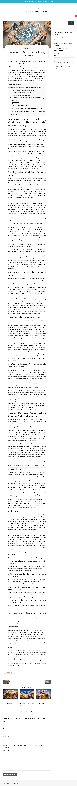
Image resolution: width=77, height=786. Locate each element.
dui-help (31, 55)
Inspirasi (19, 16)
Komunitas (37, 16)
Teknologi (28, 16)
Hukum (54, 16)
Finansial (47, 16)
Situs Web (6, 736)
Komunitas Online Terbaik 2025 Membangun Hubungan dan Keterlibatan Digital (27, 88)
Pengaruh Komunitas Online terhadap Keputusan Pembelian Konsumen (28, 99)
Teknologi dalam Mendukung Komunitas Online (23, 90)
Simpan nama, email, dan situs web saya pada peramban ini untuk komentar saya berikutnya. (26, 746)
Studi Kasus (15, 103)
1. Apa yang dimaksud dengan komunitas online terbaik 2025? (27, 107)
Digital (11, 16)
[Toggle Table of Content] (43, 85)
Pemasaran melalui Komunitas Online (21, 95)
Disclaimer (51, 1)
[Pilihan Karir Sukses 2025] (47, 682)
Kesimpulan (15, 114)
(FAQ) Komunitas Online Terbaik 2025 (21, 105)
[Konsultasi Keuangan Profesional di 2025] (6, 682)
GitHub (10, 525)
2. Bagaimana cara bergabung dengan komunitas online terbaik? (28, 108)
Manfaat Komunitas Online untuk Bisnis (21, 92)
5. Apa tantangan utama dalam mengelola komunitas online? (27, 112)
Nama (5, 721)
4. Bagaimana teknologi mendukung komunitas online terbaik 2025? (29, 111)
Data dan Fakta (15, 102)
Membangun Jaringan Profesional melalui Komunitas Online (26, 97)
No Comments (27, 676)
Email (5, 729)
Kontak (26, 1)
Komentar (6, 750)
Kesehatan (3, 16)
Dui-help (38, 8)
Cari (71, 22)
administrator (12, 209)
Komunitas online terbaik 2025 (19, 630)
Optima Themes (16, 783)
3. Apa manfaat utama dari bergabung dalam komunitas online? (28, 109)
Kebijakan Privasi (42, 1)
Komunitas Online (9, 672)
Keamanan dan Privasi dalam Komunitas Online (23, 94)
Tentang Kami (32, 1)
